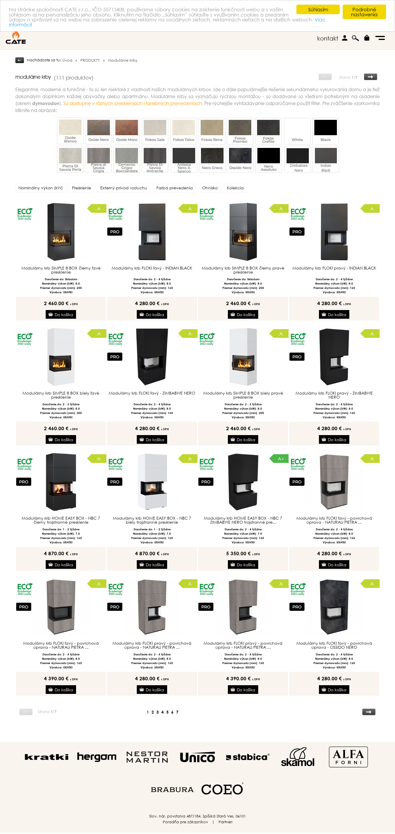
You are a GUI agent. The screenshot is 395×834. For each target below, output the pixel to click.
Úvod (67, 60)
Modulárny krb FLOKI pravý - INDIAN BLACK (334, 268)
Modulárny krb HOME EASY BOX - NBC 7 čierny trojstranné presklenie (61, 520)
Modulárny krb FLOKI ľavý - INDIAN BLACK (152, 268)
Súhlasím (318, 9)
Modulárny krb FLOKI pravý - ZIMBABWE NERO (334, 395)
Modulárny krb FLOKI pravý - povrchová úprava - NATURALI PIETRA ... (151, 645)
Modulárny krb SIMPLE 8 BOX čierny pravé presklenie (243, 270)
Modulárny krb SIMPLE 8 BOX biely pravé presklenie (243, 395)
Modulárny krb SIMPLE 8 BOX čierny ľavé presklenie (61, 270)
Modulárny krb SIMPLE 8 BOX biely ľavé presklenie (61, 395)
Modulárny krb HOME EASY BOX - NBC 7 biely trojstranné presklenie (152, 520)
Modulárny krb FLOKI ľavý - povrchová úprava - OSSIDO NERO (334, 645)
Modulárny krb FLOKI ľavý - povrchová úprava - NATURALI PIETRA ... (334, 520)
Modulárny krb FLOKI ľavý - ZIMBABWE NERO (152, 393)
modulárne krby (122, 60)
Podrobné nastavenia (364, 11)
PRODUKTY (90, 60)
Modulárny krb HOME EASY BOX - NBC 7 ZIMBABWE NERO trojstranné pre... (243, 520)
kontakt (327, 38)
